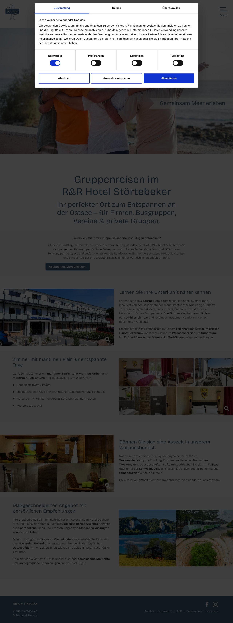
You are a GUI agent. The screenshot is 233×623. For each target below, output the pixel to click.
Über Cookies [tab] (171, 7)
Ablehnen (64, 78)
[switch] (96, 63)
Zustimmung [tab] (62, 7)
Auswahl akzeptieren (116, 78)
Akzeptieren (169, 78)
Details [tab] (116, 7)
